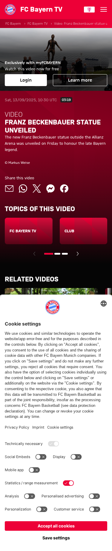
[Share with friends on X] (36, 188)
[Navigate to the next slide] (78, 254)
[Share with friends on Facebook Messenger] (50, 188)
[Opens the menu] (103, 9)
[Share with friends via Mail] (9, 188)
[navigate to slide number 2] (57, 254)
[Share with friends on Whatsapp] (23, 188)
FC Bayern (13, 23)
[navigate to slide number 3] (65, 254)
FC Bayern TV (37, 23)
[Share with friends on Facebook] (64, 188)
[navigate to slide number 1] (48, 254)
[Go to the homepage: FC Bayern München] (10, 9)
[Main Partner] (89, 10)
